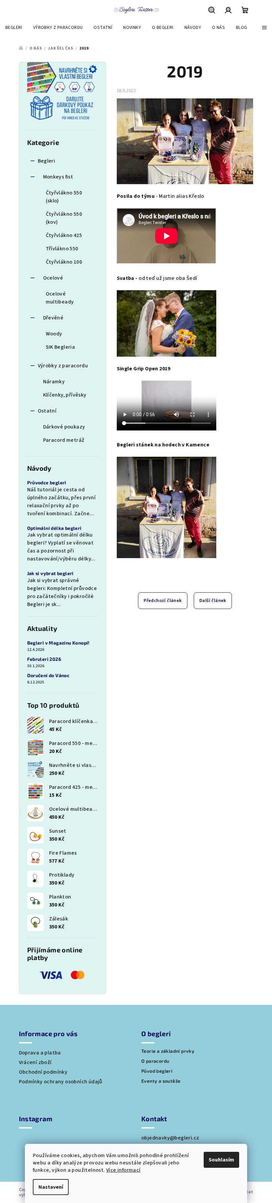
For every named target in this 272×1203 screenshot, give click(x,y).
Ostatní (47, 411)
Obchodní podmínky (43, 1072)
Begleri (46, 161)
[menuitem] (14, 27)
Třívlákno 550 (62, 248)
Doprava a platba (40, 1052)
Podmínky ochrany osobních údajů (60, 1081)
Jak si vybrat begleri (50, 573)
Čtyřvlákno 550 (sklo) (64, 196)
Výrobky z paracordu (63, 365)
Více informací (123, 1170)
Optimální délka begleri (54, 528)
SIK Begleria (60, 347)
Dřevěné (53, 317)
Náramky (54, 381)
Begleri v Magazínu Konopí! (58, 643)
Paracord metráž (64, 440)
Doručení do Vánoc (48, 675)
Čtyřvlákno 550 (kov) (64, 218)
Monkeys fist (58, 176)
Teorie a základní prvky (167, 1051)
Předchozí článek (162, 600)
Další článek (212, 600)
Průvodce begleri (46, 482)
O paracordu (155, 1061)
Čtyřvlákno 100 (64, 262)
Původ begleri (156, 1071)
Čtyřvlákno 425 (64, 235)
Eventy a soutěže (160, 1081)
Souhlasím (221, 1159)
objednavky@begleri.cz (170, 1138)
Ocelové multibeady (60, 297)
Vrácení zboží (35, 1062)
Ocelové (53, 278)
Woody (54, 333)
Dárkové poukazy (64, 426)
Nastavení (50, 1187)
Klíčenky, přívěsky (65, 395)
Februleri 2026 (44, 659)
